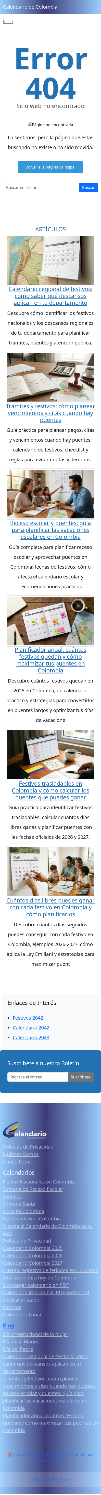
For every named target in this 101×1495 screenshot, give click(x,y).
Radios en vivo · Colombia (32, 1218)
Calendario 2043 (31, 1037)
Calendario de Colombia (30, 6)
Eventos (12, 1196)
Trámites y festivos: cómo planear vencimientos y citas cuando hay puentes (50, 413)
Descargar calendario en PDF (36, 1285)
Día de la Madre (20, 1341)
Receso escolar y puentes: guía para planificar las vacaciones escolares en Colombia (50, 530)
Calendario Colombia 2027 (33, 1263)
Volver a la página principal (50, 167)
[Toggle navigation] (94, 7)
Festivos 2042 (28, 1017)
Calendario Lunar (22, 1314)
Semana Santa (19, 1203)
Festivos (12, 1307)
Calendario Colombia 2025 (33, 1248)
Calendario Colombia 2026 (33, 1255)
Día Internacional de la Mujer (35, 1334)
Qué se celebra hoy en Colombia (39, 1277)
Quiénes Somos (21, 1154)
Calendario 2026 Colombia (50, 1479)
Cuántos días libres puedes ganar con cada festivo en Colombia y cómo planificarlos (50, 907)
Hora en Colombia (23, 1211)
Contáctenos (17, 1161)
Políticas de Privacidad (28, 1146)
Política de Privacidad (27, 1240)
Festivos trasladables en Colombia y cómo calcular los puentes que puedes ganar (50, 790)
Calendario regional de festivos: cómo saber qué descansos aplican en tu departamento (50, 296)
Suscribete (80, 1077)
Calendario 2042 (31, 1027)
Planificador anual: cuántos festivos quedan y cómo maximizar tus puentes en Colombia (50, 660)
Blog (8, 1325)
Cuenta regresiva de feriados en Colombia (50, 1270)
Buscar (88, 187)
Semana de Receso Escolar (33, 1189)
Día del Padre (18, 1349)
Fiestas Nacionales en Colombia (39, 1181)
